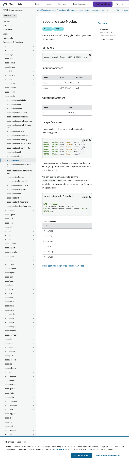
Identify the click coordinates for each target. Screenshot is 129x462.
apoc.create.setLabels (16, 131)
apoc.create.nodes (14, 108)
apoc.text (9, 410)
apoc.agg (9, 50)
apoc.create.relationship (17, 113)
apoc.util (8, 422)
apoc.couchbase (11, 92)
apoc (7, 46)
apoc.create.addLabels (16, 100)
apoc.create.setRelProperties (19, 144)
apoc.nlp (8, 339)
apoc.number (10, 351)
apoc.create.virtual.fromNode (19, 206)
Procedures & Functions (13, 42)
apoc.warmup (10, 430)
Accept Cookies (81, 455)
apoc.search (10, 385)
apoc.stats (9, 397)
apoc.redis (9, 364)
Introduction (8, 26)
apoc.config (10, 84)
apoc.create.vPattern (15, 177)
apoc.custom (10, 211)
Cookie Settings (59, 449)
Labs (20, 4)
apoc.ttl (8, 418)
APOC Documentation (45, 10)
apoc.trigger (10, 414)
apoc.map (9, 298)
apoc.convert (10, 88)
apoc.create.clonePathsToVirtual (19, 172)
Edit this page (122, 10)
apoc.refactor (10, 368)
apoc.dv (8, 235)
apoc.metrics (10, 314)
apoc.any (8, 59)
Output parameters (107, 36)
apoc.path (9, 356)
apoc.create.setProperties (17, 136)
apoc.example (10, 244)
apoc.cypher (10, 215)
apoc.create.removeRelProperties (19, 126)
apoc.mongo (10, 322)
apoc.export (10, 248)
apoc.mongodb (11, 327)
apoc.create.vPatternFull (17, 181)
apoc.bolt (9, 71)
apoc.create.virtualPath (16, 190)
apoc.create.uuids (14, 152)
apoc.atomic (10, 63)
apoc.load (9, 285)
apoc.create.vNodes (15, 160)
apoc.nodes (9, 347)
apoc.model (9, 318)
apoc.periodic (10, 360)
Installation (7, 30)
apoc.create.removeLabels (18, 117)
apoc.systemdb (11, 401)
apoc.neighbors (11, 335)
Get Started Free (103, 4)
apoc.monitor (10, 331)
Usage (5, 34)
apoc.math (9, 302)
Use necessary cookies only (108, 455)
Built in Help (8, 38)
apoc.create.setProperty (17, 140)
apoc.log (8, 293)
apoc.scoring (10, 381)
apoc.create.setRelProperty (18, 148)
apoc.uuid (9, 426)
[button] (117, 4)
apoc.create (10, 96)
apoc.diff (9, 227)
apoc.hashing (10, 269)
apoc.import (10, 273)
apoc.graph (9, 264)
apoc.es (8, 239)
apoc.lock (9, 289)
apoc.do (8, 231)
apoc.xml (8, 434)
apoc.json (9, 277)
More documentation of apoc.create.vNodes (63, 266)
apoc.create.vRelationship (17, 185)
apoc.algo (9, 55)
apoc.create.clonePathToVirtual (19, 165)
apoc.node (9, 343)
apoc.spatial (10, 389)
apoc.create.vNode (15, 156)
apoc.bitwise (10, 67)
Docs (37, 4)
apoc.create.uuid (14, 194)
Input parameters (107, 32)
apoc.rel (8, 372)
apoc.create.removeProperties (19, 121)
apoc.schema (10, 376)
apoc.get (8, 260)
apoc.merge (10, 306)
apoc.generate (11, 252)
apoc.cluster (10, 75)
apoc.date (9, 223)
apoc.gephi (9, 256)
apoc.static (9, 393)
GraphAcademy (79, 4)
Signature (104, 29)
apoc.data (9, 219)
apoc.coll (8, 80)
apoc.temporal (11, 405)
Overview (6, 21)
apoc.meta (9, 310)
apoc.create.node (14, 104)
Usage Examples (106, 39)
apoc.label (9, 281)
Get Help (62, 4)
